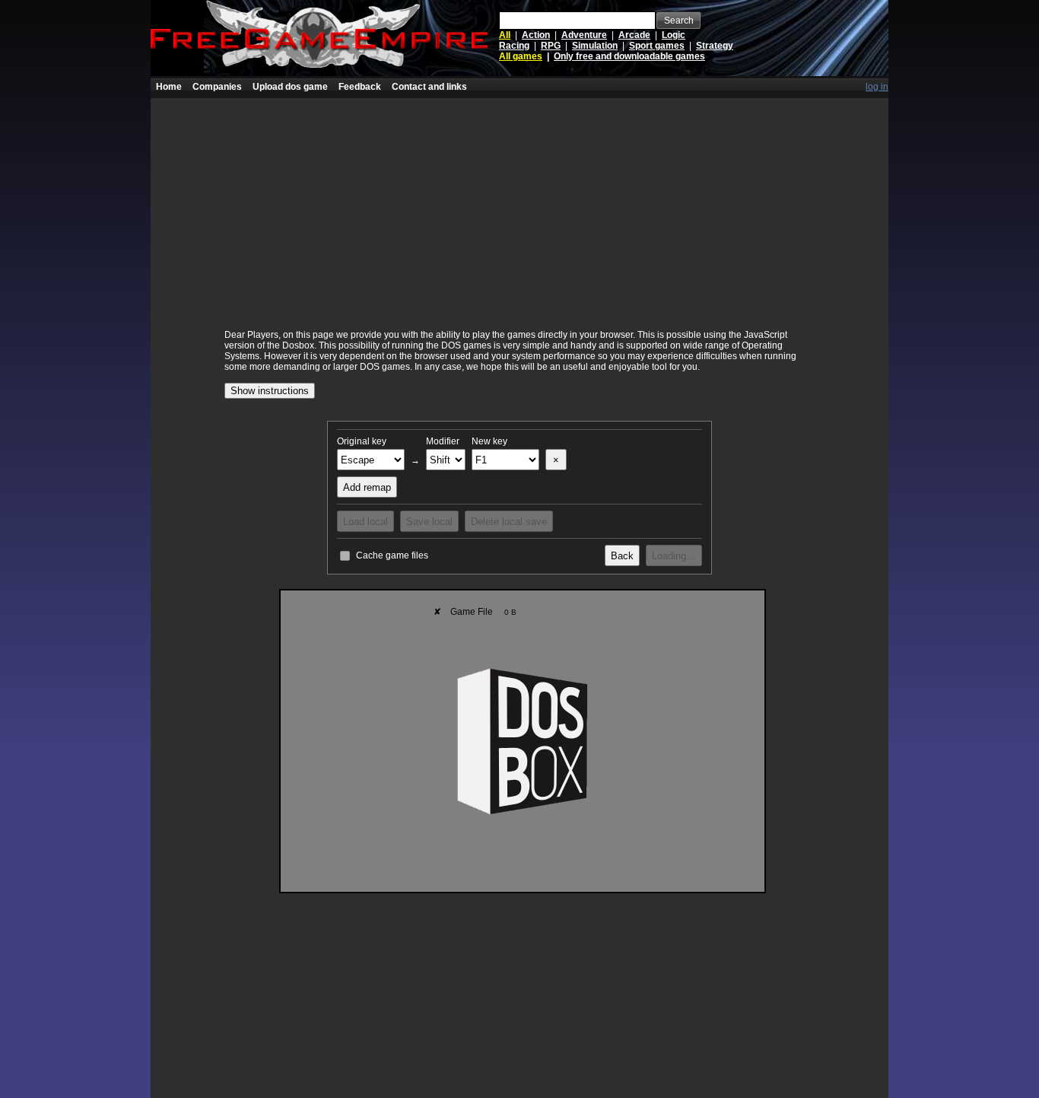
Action (536, 35)
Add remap (367, 487)
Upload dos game (290, 86)
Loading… (674, 556)
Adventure (584, 35)
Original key (361, 441)
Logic (673, 35)
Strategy (714, 45)
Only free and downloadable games (629, 56)
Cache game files (392, 555)
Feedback (359, 86)
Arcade (634, 35)
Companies (217, 86)
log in (877, 86)
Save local (429, 521)
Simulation (595, 45)
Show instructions (269, 390)
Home (169, 86)
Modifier (442, 441)
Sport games (657, 45)
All (504, 35)
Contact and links (429, 86)
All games (520, 56)
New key (489, 441)
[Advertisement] (519, 204)
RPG (551, 45)
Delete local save (509, 521)
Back (622, 556)
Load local (365, 521)
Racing (514, 45)
